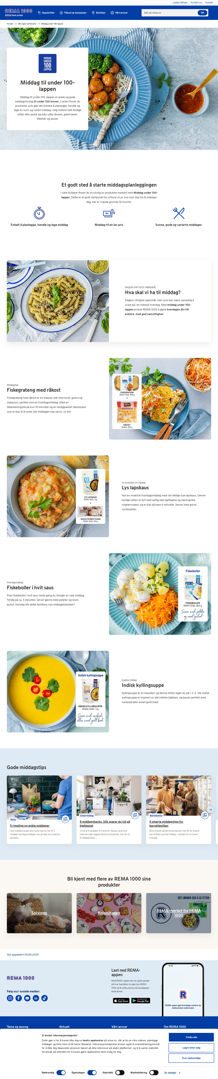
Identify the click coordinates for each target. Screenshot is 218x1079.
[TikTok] (44, 998)
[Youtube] (27, 998)
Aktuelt (64, 1027)
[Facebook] (18, 998)
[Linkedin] (36, 998)
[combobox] (174, 13)
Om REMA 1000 (175, 1027)
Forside (10, 24)
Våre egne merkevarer (27, 24)
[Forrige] (7, 809)
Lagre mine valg (191, 1047)
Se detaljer (170, 1072)
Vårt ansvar (119, 1027)
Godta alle (191, 1037)
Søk (202, 12)
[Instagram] (10, 998)
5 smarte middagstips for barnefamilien (166, 823)
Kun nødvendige (191, 1058)
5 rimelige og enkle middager (29, 825)
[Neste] (210, 809)
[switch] (92, 1072)
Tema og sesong (17, 1027)
